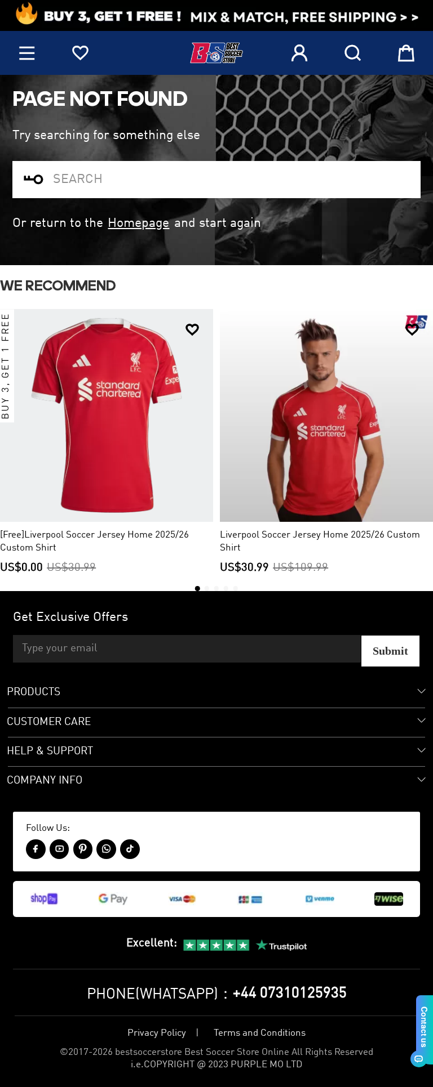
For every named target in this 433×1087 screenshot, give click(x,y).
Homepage (138, 223)
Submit (390, 651)
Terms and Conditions (260, 1033)
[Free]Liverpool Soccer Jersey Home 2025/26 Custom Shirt (94, 541)
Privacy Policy (156, 1033)
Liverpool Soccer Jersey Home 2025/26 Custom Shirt (320, 541)
